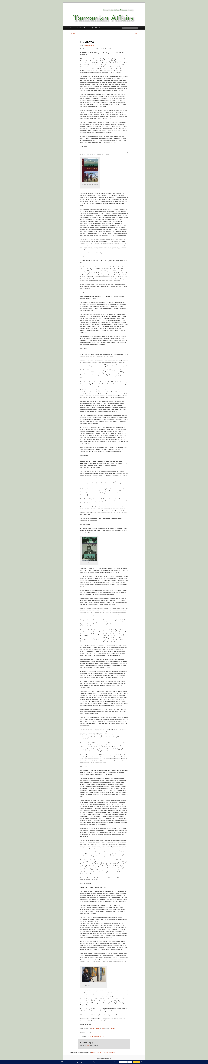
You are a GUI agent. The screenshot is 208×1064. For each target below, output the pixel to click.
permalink (113, 1028)
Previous (72, 33)
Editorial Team (98, 28)
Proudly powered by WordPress (104, 1058)
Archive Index (78, 28)
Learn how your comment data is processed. (103, 1052)
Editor (102, 1028)
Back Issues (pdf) (88, 28)
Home (71, 28)
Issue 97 (93, 1028)
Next (136, 33)
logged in (88, 1045)
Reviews (98, 1028)
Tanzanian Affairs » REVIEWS (96, 1036)
